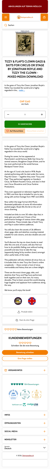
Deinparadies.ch (28, 455)
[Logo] (25, 17)
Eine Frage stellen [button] (25, 358)
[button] (44, 17)
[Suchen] (4, 25)
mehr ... (22, 90)
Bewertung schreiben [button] (25, 352)
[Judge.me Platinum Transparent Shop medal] (25, 394)
